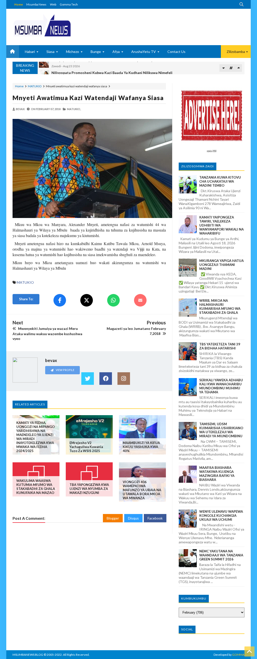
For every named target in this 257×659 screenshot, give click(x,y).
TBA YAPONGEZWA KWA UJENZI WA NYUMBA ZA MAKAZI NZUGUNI (89, 489)
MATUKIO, (74, 109)
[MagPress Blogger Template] (42, 25)
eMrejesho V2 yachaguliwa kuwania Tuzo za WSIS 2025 (86, 447)
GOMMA (238, 654)
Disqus (133, 518)
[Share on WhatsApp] (113, 300)
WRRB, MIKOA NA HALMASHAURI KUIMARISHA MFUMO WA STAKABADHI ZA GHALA (219, 307)
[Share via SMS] (140, 300)
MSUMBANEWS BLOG (28, 654)
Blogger (113, 518)
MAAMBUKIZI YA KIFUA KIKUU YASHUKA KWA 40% (141, 447)
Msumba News (36, 4)
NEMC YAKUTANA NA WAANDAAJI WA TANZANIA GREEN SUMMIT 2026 (221, 555)
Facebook (155, 518)
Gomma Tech (69, 4)
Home (18, 4)
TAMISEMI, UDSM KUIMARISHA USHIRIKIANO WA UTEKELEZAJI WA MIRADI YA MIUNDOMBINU (221, 430)
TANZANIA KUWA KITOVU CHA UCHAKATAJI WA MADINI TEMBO (220, 181)
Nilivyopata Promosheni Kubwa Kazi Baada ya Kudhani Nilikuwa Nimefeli (111, 65)
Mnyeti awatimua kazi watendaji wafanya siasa (88, 97)
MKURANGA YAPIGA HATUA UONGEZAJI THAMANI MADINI (221, 265)
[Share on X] (86, 300)
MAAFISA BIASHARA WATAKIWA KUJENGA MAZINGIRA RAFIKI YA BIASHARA (216, 474)
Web (53, 4)
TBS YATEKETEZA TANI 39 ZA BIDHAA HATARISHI (219, 346)
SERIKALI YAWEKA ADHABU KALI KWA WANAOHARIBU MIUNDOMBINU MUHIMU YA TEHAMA (221, 386)
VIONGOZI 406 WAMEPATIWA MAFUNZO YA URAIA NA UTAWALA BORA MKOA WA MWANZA (142, 490)
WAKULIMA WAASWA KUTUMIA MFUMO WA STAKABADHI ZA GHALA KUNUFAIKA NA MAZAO (35, 487)
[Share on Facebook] (59, 300)
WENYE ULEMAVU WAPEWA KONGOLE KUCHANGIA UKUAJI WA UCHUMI (221, 515)
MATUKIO (35, 86)
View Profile (64, 370)
